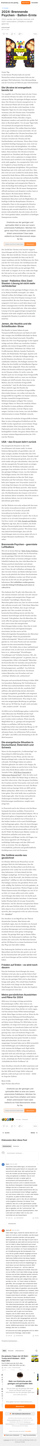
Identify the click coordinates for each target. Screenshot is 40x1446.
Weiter (33, 1133)
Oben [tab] (4, 1351)
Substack (6, 1440)
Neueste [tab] (10, 1351)
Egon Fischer (6, 27)
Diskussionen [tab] (19, 1351)
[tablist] (11, 1146)
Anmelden (34, 3)
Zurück (7, 1133)
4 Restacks (25, 1119)
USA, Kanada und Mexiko (27, 521)
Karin (7, 1164)
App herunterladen (29, 1435)
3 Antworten (12, 1223)
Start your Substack (12, 1435)
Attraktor (8, 914)
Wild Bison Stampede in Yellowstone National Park (16, 773)
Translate (6, 8)
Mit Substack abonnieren (21, 1414)
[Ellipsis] (37, 1163)
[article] (20, 1363)
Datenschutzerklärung (26, 1424)
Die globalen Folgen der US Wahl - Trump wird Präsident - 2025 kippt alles (15, 1358)
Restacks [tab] (16, 1146)
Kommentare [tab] (7, 1146)
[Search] (36, 1351)
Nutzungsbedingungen (14, 1420)
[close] (34, 1372)
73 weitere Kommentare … (10, 1341)
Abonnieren (26, 3)
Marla (8, 1230)
